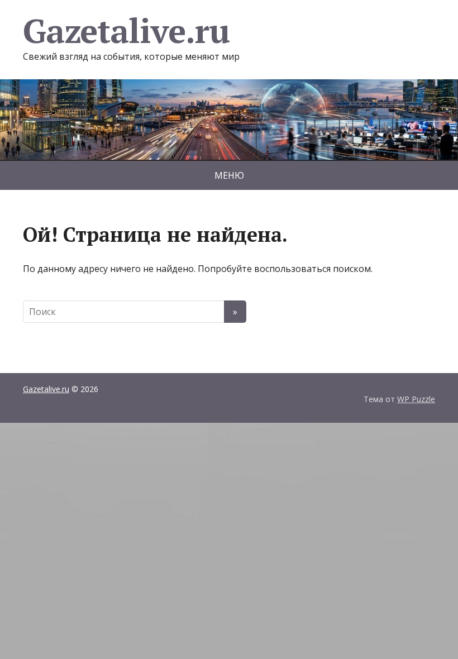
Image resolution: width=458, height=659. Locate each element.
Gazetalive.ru (126, 31)
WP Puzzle (416, 399)
